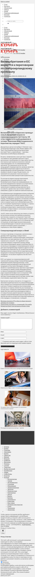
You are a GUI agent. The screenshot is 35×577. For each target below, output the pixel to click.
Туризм (9, 481)
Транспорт (7, 467)
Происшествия (12, 491)
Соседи (6, 77)
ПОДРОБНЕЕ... (26, 524)
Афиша (6, 9)
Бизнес (6, 453)
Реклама (7, 14)
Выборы (10, 498)
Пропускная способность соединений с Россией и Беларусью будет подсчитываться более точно (16, 305)
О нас (6, 4)
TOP (1, 57)
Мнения (6, 457)
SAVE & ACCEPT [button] (6, 575)
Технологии (11, 508)
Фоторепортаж (12, 479)
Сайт (2, 338)
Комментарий (5, 317)
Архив (6, 11)
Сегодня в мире (6, 57)
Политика (7, 450)
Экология (10, 489)
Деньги (9, 494)
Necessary (6, 562)
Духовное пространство (15, 504)
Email (2, 335)
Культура (7, 476)
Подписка (7, 16)
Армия (6, 472)
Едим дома (10, 501)
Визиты (9, 496)
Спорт (9, 506)
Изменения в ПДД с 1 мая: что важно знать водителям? (16, 388)
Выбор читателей (9, 469)
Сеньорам (10, 484)
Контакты (7, 6)
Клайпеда (7, 460)
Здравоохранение (13, 487)
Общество (7, 455)
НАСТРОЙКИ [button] (5, 526)
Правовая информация (11, 13)
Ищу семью (11, 503)
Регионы (7, 464)
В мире (6, 448)
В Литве (6, 59)
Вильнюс (7, 459)
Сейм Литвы (8, 474)
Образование (11, 486)
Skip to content (5, 1)
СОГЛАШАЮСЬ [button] (16, 524)
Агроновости (11, 499)
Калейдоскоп (8, 470)
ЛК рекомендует (12, 482)
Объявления (8, 8)
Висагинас (7, 74)
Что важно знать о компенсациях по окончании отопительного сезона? (13, 407)
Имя (2, 331)
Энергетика (11, 510)
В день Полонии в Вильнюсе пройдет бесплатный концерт (17, 368)
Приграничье (11, 493)
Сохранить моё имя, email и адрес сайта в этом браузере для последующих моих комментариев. (16, 342)
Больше (6, 477)
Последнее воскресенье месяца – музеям (12, 428)
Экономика (7, 452)
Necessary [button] (4, 560)
